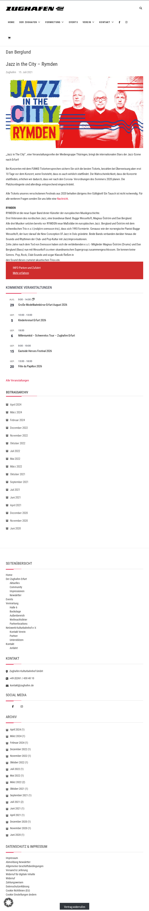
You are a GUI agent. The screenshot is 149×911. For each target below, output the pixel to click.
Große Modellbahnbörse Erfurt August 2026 (42, 305)
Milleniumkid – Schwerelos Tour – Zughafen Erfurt (46, 335)
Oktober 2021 (17, 474)
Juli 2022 (15, 451)
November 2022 (19, 435)
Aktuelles (15, 583)
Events (73, 22)
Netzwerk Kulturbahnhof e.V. (21, 627)
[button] (8, 902)
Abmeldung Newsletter (18, 862)
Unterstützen (16, 639)
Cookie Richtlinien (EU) (18, 890)
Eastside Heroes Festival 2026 (35, 351)
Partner (14, 635)
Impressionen (17, 591)
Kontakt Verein (18, 631)
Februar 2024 (17, 420)
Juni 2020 (15, 528)
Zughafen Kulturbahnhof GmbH (26, 671)
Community (16, 587)
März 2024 (16, 412)
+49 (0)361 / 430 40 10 (21, 678)
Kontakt (104, 22)
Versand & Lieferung (17, 870)
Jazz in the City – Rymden (32, 64)
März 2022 (16, 466)
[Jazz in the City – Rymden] (74, 112)
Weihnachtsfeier (18, 619)
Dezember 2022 (19, 428)
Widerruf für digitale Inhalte (20, 874)
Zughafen (11, 72)
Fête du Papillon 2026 (30, 366)
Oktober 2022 (17, 443)
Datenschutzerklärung (17, 886)
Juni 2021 (15, 497)
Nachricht (62, 198)
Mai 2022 (15, 459)
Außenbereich (17, 615)
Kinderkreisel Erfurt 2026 (32, 320)
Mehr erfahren (21, 273)
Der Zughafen (28, 22)
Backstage (15, 611)
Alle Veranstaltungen (17, 380)
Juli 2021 (15, 489)
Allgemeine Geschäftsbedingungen (24, 866)
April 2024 (15, 404)
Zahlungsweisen (14, 882)
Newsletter (15, 595)
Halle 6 (13, 607)
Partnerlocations (18, 623)
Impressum (12, 858)
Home (11, 22)
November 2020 (19, 520)
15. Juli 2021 (26, 72)
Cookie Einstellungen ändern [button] (21, 894)
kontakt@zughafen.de (22, 685)
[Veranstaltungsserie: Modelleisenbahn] (33, 299)
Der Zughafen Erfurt (16, 579)
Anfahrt (14, 648)
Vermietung (52, 22)
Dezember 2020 (19, 513)
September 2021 (19, 482)
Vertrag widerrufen (74, 907)
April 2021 (15, 505)
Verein (87, 22)
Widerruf (10, 878)
